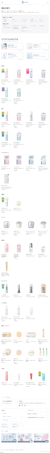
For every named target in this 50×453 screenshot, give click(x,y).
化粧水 (5, 19)
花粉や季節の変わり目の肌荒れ (16, 28)
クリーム (41, 19)
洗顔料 (32, 19)
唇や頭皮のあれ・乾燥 (25, 28)
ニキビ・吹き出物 (7, 27)
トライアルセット (25, 19)
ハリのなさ (24, 25)
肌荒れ (5, 25)
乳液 (14, 19)
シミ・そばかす (33, 25)
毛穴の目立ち (42, 25)
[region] (25, 438)
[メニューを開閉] (47, 2)
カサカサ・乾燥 (15, 25)
